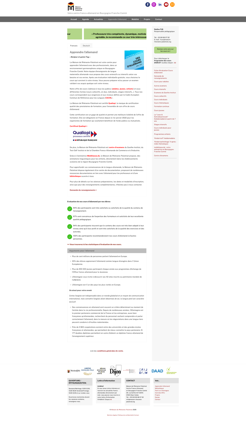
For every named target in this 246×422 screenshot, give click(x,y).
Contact (158, 19)
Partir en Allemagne (162, 390)
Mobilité (135, 19)
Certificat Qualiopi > (78, 126)
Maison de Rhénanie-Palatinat (121, 409)
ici (175, 63)
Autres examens (160, 86)
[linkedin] (160, 4)
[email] (172, 4)
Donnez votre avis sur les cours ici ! (165, 50)
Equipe (157, 397)
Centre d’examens (161, 156)
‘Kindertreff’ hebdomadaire (164, 138)
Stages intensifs (160, 124)
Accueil (74, 19)
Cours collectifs (160, 96)
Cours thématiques (161, 103)
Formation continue (161, 106)
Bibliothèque (159, 388)
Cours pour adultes (161, 82)
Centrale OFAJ (160, 393)
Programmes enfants (162, 134)
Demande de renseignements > (83, 190)
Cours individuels (160, 100)
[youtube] (166, 4)
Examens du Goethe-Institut (165, 93)
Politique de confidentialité (125, 415)
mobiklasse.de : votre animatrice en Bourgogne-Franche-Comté (164, 149)
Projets (147, 19)
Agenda (85, 19)
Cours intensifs (160, 89)
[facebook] (148, 4)
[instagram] (154, 4)
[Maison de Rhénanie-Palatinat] (74, 9)
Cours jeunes (159, 110)
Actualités (98, 19)
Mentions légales (112, 415)
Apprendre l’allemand (117, 19)
